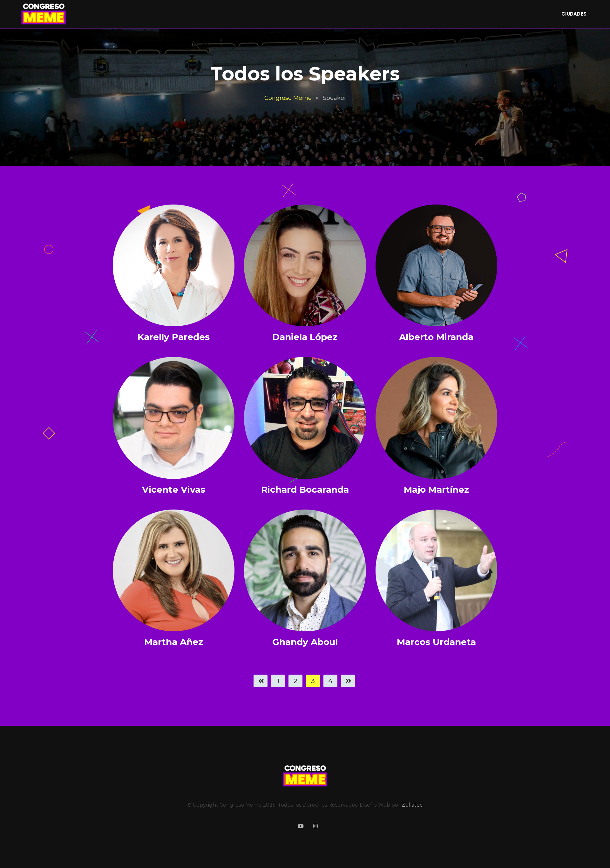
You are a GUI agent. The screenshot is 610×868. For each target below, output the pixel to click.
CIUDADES (573, 13)
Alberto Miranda (436, 336)
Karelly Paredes (174, 336)
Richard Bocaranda (305, 489)
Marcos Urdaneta (436, 641)
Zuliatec (412, 805)
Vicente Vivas (173, 489)
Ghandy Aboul (305, 641)
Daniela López (304, 336)
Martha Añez (173, 641)
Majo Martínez (436, 489)
